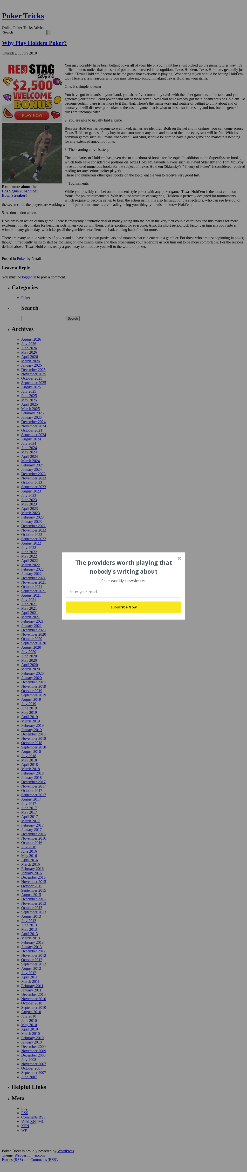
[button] (123, 567)
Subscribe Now (123, 607)
